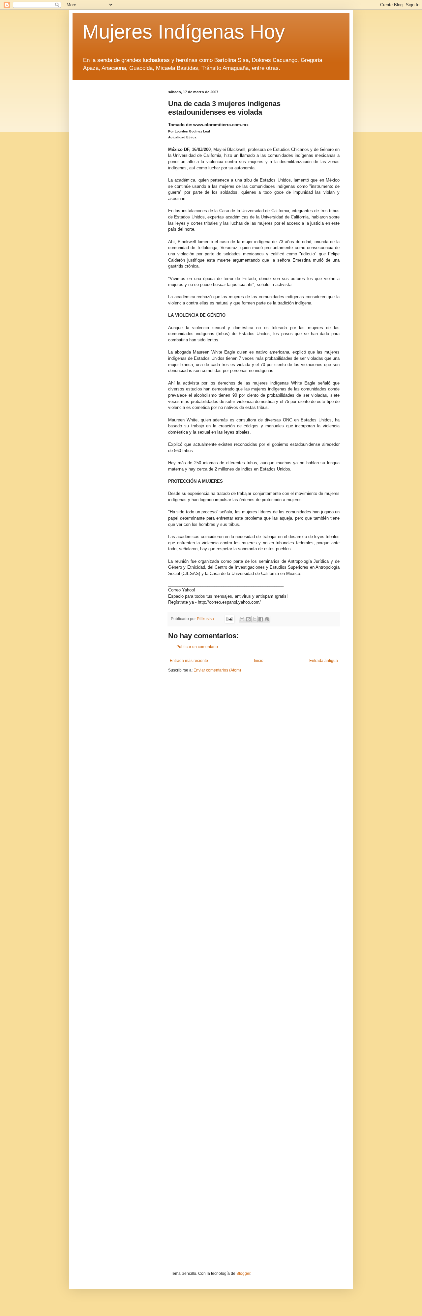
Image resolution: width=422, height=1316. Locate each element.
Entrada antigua (323, 660)
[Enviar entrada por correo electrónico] (229, 618)
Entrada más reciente (189, 660)
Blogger (243, 1273)
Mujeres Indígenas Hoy (183, 32)
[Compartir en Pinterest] (267, 619)
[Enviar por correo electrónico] (242, 619)
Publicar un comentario (197, 646)
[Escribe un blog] (248, 619)
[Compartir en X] (254, 619)
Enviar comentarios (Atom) (217, 670)
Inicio (258, 660)
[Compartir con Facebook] (260, 619)
